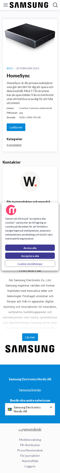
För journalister (30, 455)
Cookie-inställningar (30, 263)
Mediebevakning (30, 439)
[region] (30, 236)
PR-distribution (30, 445)
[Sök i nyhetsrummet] (55, 5)
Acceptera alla (30, 255)
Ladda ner (16, 127)
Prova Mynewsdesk (30, 450)
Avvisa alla (30, 247)
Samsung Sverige (30, 390)
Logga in (30, 466)
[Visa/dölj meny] (5, 5)
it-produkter (14, 145)
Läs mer (30, 337)
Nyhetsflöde (30, 461)
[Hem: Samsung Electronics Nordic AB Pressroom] (29, 5)
